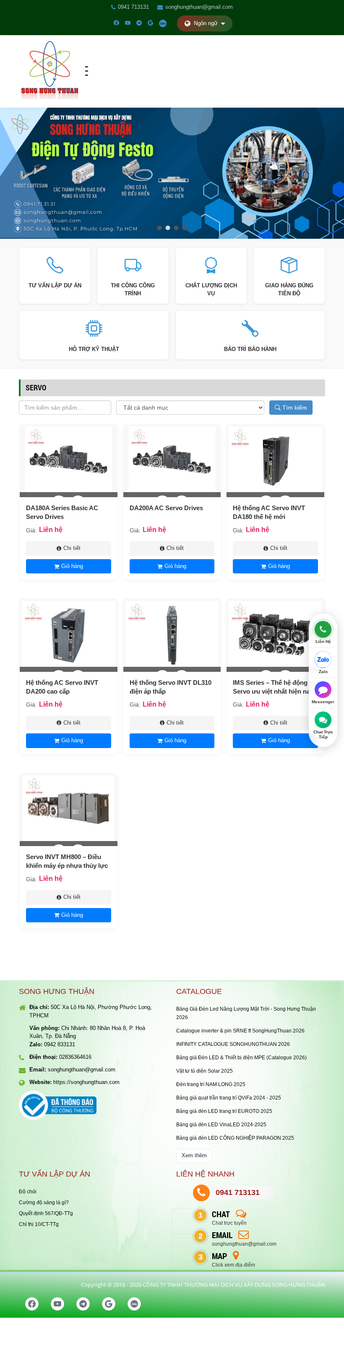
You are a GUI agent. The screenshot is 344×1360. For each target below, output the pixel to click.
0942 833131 (59, 1044)
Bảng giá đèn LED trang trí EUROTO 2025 (224, 1111)
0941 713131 (133, 7)
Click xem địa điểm (233, 1265)
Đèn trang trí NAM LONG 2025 (210, 1084)
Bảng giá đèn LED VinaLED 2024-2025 (221, 1125)
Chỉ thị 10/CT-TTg (39, 1224)
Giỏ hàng (72, 566)
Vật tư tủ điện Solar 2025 (204, 1071)
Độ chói (27, 1192)
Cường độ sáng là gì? (44, 1202)
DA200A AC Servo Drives (166, 507)
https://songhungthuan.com (86, 1082)
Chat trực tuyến (229, 1223)
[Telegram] (139, 23)
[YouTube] (127, 23)
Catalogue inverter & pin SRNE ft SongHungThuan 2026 (240, 1031)
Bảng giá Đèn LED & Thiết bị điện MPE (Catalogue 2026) (241, 1058)
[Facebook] (116, 23)
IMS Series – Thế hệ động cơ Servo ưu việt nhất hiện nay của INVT (275, 691)
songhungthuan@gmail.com (199, 7)
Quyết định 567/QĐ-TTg (46, 1213)
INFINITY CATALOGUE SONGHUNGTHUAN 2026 (233, 1044)
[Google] (150, 23)
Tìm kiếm (294, 407)
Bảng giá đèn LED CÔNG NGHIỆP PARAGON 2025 (235, 1138)
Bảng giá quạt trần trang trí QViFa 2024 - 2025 (228, 1098)
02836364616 (75, 1057)
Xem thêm (194, 1155)
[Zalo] (163, 23)
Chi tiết (72, 548)
